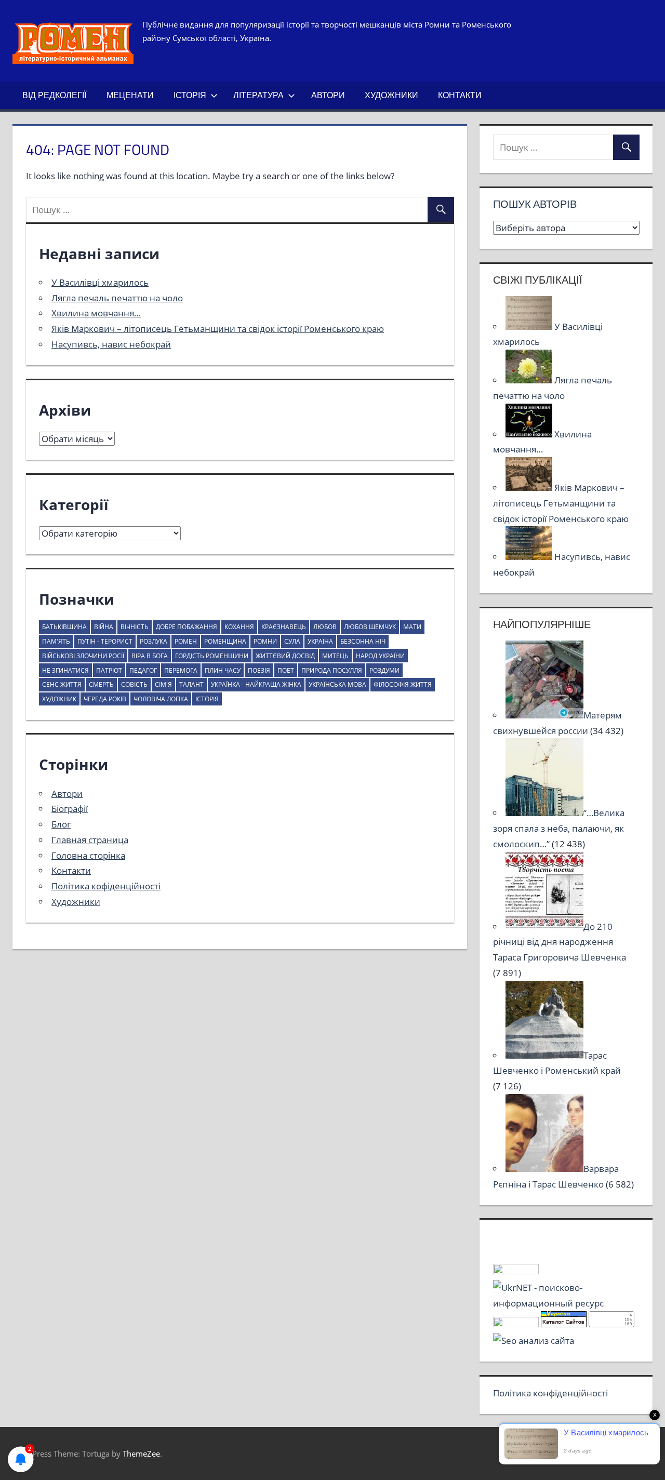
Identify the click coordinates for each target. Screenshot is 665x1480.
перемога (180, 670)
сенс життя (62, 684)
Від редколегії (54, 95)
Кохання (239, 626)
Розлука (153, 641)
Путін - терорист (104, 641)
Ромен (186, 641)
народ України (380, 655)
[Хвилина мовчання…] (530, 434)
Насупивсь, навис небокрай (111, 344)
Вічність (135, 626)
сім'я (163, 684)
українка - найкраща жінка (256, 684)
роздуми (384, 670)
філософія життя (403, 684)
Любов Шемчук (370, 626)
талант (191, 684)
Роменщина (225, 641)
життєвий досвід (285, 655)
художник (59, 699)
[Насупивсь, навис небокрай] (530, 557)
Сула (292, 641)
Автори (328, 95)
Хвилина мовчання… (96, 313)
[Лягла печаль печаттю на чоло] (530, 380)
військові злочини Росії (83, 655)
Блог (61, 824)
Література (258, 95)
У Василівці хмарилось (100, 282)
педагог (143, 670)
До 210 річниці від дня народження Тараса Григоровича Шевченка (559, 942)
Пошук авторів (535, 204)
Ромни (265, 641)
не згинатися (65, 670)
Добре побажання (186, 626)
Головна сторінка (88, 855)
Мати (412, 626)
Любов (325, 626)
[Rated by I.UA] (516, 1271)
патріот (109, 670)
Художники (391, 95)
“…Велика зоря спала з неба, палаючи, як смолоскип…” (558, 828)
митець (335, 655)
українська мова (337, 684)
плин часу (223, 670)
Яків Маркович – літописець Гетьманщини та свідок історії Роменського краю (217, 329)
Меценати (130, 95)
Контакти (460, 95)
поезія (259, 670)
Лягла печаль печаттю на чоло (117, 298)
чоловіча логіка (161, 699)
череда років (105, 699)
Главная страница (89, 840)
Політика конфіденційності (550, 1393)
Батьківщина (64, 626)
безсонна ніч (362, 641)
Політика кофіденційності (106, 886)
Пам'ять (56, 641)
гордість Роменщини (211, 655)
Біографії (69, 809)
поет (285, 670)
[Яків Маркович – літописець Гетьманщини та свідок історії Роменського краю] (530, 488)
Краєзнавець (283, 626)
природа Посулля (331, 670)
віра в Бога (149, 655)
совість (134, 684)
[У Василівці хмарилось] (530, 326)
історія (207, 699)
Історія (190, 95)
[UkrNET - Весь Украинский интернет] (566, 1303)
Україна (320, 641)
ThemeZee (141, 1453)
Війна (103, 626)
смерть (101, 684)
